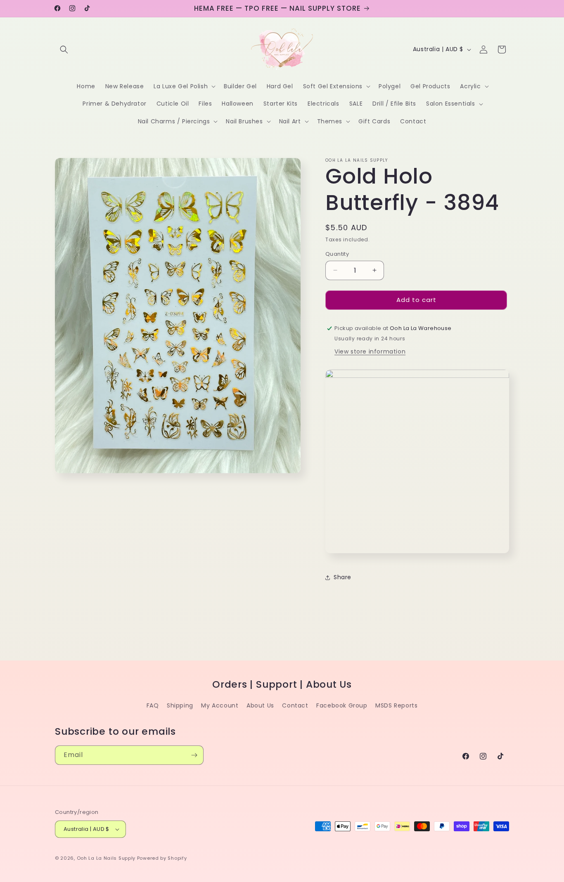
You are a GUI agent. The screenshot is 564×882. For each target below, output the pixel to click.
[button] (64, 49)
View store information (369, 351)
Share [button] (342, 577)
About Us (260, 705)
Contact (295, 705)
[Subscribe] (194, 755)
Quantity (337, 254)
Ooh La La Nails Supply (107, 858)
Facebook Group (341, 705)
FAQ (153, 705)
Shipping (180, 705)
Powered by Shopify (162, 858)
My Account (219, 705)
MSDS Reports (396, 705)
